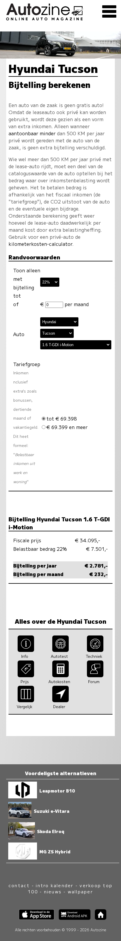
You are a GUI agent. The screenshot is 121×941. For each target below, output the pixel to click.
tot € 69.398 (61, 418)
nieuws (53, 891)
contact (19, 885)
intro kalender (54, 885)
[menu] (109, 12)
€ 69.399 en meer (67, 427)
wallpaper (80, 891)
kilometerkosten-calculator (40, 243)
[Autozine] (60, 11)
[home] (98, 918)
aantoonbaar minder (32, 133)
